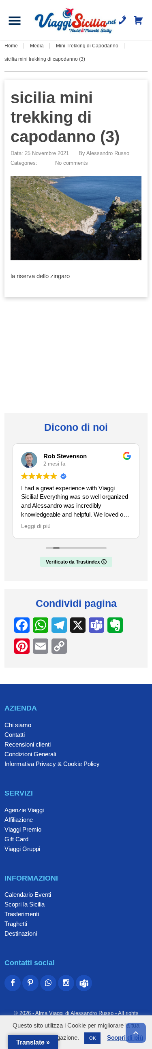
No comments (71, 163)
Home (11, 46)
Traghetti (15, 923)
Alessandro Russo (107, 153)
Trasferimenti (21, 914)
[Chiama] (121, 20)
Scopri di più (125, 1037)
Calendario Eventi (27, 894)
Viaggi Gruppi (22, 848)
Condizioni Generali (30, 754)
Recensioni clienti (27, 744)
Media (37, 46)
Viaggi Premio (22, 829)
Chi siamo (17, 724)
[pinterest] (30, 983)
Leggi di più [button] (36, 526)
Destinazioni (20, 933)
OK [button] (92, 1038)
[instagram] (66, 983)
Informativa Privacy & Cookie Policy (52, 763)
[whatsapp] (48, 983)
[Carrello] (138, 20)
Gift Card (16, 839)
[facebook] (12, 983)
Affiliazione (18, 819)
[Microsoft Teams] (84, 983)
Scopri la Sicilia (24, 904)
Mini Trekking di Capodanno (87, 46)
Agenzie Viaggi (24, 809)
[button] (15, 20)
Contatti (14, 734)
